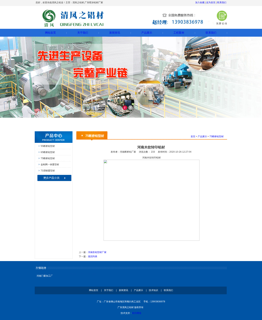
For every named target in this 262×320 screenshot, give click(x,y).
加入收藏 (199, 2)
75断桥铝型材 (48, 158)
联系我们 (221, 2)
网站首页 (50, 32)
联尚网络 (136, 313)
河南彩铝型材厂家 (97, 252)
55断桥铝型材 (48, 146)
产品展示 (146, 32)
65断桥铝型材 (48, 152)
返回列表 (92, 256)
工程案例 (178, 32)
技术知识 (153, 290)
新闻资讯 (114, 32)
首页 (193, 136)
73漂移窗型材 (48, 170)
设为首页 (210, 2)
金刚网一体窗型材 (50, 164)
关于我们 (82, 32)
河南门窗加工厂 (45, 276)
